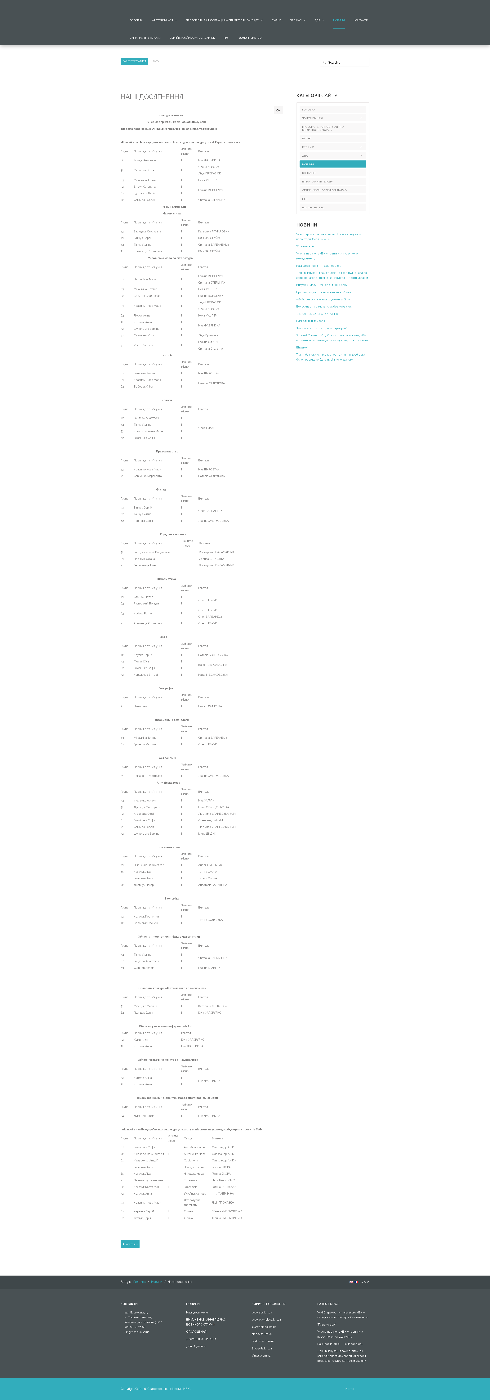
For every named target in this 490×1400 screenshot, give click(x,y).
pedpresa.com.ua (263, 1341)
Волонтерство (250, 37)
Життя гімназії (162, 20)
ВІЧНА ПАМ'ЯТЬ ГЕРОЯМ (145, 37)
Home (349, 1389)
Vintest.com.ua (261, 1355)
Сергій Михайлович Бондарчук (192, 37)
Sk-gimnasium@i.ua (136, 1332)
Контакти (361, 20)
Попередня (131, 1244)
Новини (339, 20)
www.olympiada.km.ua (266, 1319)
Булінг (276, 20)
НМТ (227, 37)
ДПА (317, 20)
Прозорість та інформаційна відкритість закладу (222, 20)
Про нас (296, 20)
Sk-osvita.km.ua (262, 1348)
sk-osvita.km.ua (262, 1333)
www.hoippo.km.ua (264, 1326)
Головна (136, 20)
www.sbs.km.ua (262, 1312)
